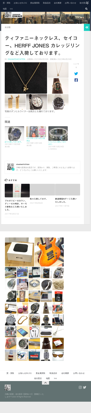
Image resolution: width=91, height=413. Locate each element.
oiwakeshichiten (16, 59)
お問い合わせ (70, 3)
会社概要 (57, 3)
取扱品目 (47, 3)
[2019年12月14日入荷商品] (36, 131)
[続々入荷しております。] (14, 133)
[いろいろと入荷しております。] (58, 133)
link (11, 9)
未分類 (7, 27)
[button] (26, 78)
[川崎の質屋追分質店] (84, 387)
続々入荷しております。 (14, 142)
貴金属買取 (35, 3)
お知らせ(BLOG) (20, 3)
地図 (5, 9)
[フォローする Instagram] (80, 387)
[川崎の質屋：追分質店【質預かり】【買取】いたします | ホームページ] (14, 14)
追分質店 (83, 3)
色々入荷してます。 (39, 199)
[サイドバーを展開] (87, 27)
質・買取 (6, 3)
